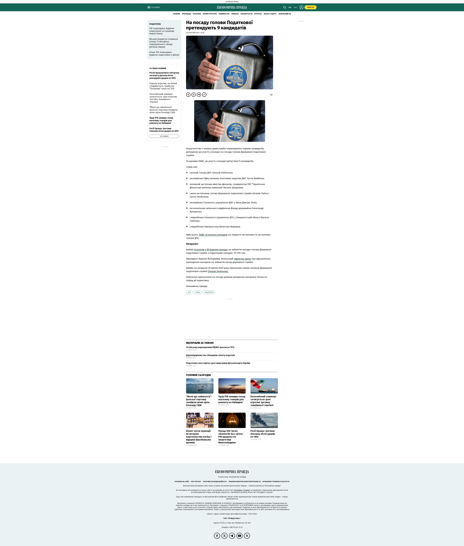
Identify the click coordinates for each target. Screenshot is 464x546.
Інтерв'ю (258, 14)
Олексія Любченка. (218, 271)
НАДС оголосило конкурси (213, 234)
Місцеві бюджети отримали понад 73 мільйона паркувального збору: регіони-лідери (163, 43)
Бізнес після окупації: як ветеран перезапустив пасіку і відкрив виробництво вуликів (198, 436)
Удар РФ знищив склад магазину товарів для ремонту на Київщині (231, 399)
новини (176, 14)
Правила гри (224, 14)
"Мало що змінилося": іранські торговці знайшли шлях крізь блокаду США (199, 401)
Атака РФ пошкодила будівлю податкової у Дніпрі (164, 53)
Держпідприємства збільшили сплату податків (210, 355)
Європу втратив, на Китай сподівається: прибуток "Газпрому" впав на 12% (163, 86)
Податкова (208, 292)
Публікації (186, 14)
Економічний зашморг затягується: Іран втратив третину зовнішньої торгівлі (263, 401)
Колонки (197, 14)
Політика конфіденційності (215, 481)
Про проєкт (196, 481)
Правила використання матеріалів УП (245, 481)
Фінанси (235, 14)
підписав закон (242, 258)
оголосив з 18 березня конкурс (211, 249)
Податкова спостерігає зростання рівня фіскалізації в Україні (218, 363)
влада (197, 292)
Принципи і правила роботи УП (276, 481)
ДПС (189, 292)
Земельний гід (284, 14)
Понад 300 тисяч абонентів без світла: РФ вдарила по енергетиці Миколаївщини (230, 436)
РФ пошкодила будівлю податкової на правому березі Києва (161, 31)
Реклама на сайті (182, 481)
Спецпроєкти (246, 14)
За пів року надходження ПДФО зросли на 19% (210, 347)
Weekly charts (270, 14)
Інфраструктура (210, 14)
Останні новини (157, 68)
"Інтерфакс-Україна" (241, 490)
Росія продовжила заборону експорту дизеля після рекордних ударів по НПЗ (164, 75)
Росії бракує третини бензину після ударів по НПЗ (262, 433)
